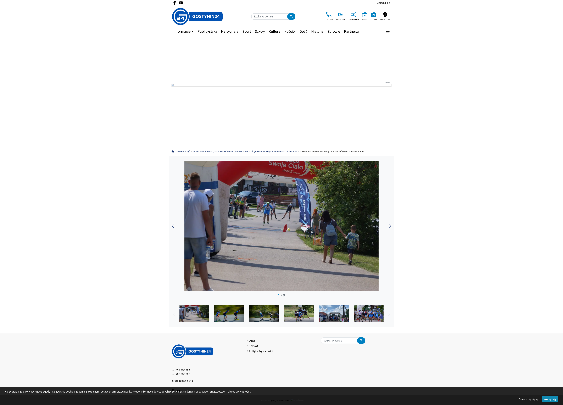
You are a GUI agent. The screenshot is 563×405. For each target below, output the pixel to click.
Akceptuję (550, 399)
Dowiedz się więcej (528, 399)
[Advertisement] (281, 58)
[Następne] (389, 226)
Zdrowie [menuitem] (334, 31)
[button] (387, 31)
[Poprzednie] (173, 226)
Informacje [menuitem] (182, 31)
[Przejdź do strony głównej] (197, 16)
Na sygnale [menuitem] (229, 31)
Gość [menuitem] (303, 31)
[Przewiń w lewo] (174, 314)
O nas (252, 340)
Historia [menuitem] (317, 31)
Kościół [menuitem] (290, 31)
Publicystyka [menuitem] (207, 31)
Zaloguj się (383, 2)
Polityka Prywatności (261, 351)
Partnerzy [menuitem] (351, 31)
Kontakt (253, 346)
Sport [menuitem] (246, 31)
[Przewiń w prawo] (388, 314)
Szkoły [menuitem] (260, 31)
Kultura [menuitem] (274, 31)
